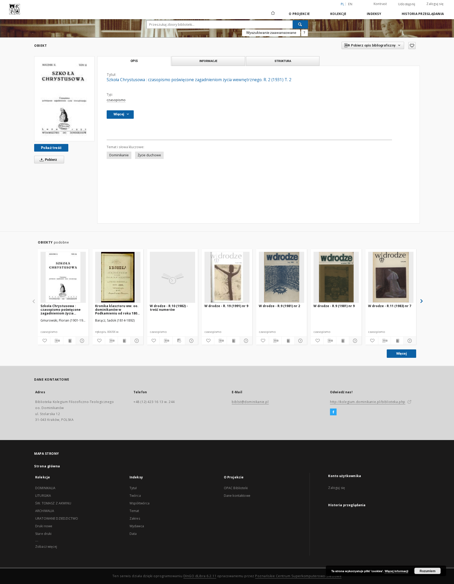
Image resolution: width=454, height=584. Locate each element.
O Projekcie (299, 14)
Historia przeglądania (423, 14)
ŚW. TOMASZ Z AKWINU (53, 503)
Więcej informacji (396, 571)
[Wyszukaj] (300, 24)
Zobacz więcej (46, 546)
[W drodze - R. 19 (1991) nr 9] (227, 277)
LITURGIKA (43, 495)
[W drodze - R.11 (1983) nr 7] (390, 277)
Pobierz (50, 160)
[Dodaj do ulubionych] (412, 45)
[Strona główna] (272, 13)
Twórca (135, 495)
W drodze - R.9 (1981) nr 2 (279, 306)
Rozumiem (428, 571)
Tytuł (133, 488)
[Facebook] (333, 412)
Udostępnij (406, 4)
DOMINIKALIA (45, 488)
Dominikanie (119, 155)
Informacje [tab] (208, 61)
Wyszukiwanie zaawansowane (271, 32)
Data (133, 533)
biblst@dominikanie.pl (250, 402)
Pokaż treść (51, 148)
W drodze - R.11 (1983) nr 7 (389, 306)
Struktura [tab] (283, 61)
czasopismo (116, 100)
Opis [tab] (134, 61)
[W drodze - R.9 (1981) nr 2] (281, 277)
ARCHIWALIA (44, 511)
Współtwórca (140, 503)
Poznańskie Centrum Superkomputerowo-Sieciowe (298, 576)
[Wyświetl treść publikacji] (69, 340)
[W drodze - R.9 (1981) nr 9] (336, 277)
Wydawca (137, 526)
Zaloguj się (434, 4)
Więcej (401, 353)
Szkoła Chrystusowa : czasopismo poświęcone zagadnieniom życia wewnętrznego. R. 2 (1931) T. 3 (61, 310)
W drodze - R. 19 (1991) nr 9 (226, 306)
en (350, 4)
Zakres (135, 518)
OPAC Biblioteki (236, 488)
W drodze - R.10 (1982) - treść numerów (169, 308)
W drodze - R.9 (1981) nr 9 (334, 306)
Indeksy (374, 14)
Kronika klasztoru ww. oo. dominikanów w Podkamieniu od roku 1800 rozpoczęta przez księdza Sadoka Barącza (117, 310)
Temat (134, 511)
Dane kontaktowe (237, 495)
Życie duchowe (149, 155)
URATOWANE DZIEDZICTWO (56, 518)
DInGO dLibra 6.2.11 (199, 576)
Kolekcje (338, 14)
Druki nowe (44, 526)
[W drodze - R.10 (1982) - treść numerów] (172, 277)
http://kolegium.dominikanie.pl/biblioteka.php (367, 402)
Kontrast (380, 4)
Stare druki (43, 533)
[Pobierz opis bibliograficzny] (56, 340)
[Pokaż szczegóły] (81, 340)
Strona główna (47, 466)
